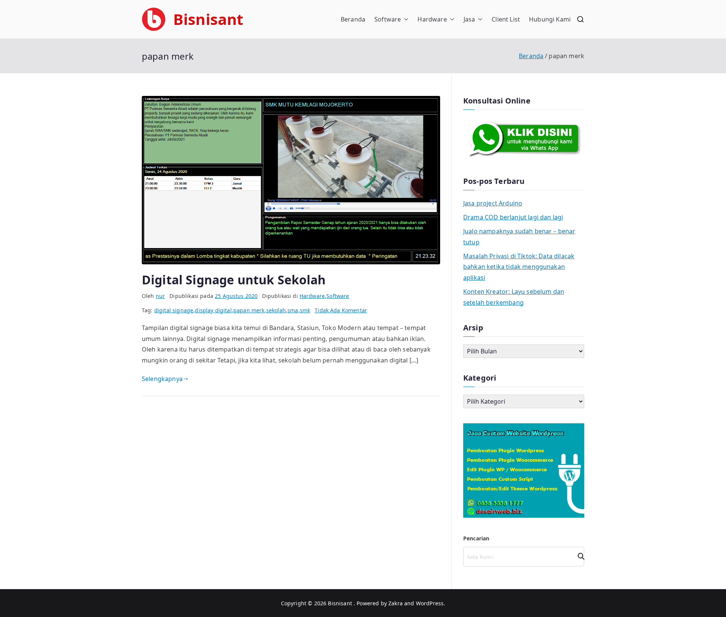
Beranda (353, 19)
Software (387, 19)
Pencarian (476, 538)
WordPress (430, 603)
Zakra (395, 603)
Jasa (469, 19)
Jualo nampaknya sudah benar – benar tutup (519, 236)
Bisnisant (208, 19)
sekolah (276, 310)
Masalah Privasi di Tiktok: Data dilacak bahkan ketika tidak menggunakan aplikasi (518, 267)
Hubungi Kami (550, 19)
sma (292, 310)
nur (160, 295)
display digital (213, 310)
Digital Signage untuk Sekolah (234, 279)
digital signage (173, 310)
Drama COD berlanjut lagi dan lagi (513, 217)
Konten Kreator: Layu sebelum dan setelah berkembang (513, 297)
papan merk (249, 310)
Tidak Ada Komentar (341, 310)
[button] (404, 19)
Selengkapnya (162, 379)
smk (305, 310)
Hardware (432, 19)
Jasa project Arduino (492, 203)
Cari (578, 556)
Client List (506, 19)
